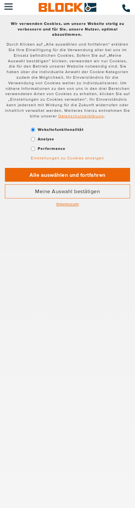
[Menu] (8, 7)
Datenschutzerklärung (81, 116)
